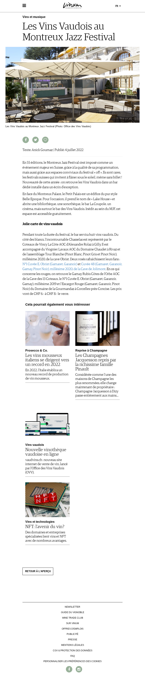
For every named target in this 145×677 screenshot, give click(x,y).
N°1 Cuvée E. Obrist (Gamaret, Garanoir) (49, 264)
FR (117, 6)
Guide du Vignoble (72, 612)
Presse (72, 639)
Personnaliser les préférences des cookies (72, 661)
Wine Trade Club (72, 618)
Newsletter (72, 607)
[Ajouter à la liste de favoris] (45, 140)
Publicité (72, 634)
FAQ (72, 656)
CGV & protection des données (72, 650)
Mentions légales (72, 645)
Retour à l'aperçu (38, 571)
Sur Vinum (72, 623)
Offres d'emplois (72, 628)
